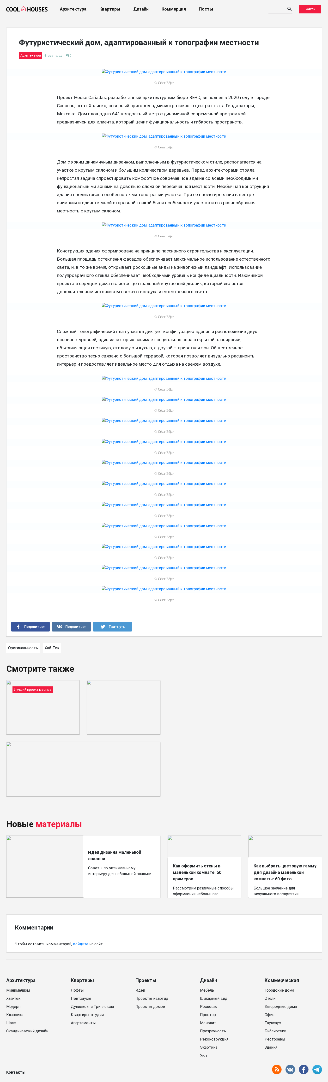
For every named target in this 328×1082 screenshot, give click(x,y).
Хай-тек (13, 998)
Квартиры (109, 9)
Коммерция (174, 9)
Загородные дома (281, 1006)
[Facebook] (30, 627)
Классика (14, 1014)
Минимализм (18, 990)
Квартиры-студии (87, 1014)
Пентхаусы (81, 998)
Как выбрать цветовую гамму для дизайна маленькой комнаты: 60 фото (285, 872)
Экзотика (208, 1047)
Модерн (13, 1006)
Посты (206, 9)
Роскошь (208, 1006)
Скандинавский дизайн (27, 1031)
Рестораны (275, 1039)
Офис (269, 1014)
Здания (271, 1047)
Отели (270, 998)
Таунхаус (273, 1023)
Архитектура (73, 9)
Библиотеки (275, 1031)
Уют (204, 1055)
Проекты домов (150, 1006)
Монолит (208, 1023)
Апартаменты (83, 1023)
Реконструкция (214, 1039)
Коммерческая (282, 980)
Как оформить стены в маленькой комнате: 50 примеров (197, 872)
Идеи (140, 990)
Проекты (145, 980)
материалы (59, 824)
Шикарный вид (213, 998)
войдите (80, 944)
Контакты (15, 1072)
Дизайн (141, 9)
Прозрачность (213, 1031)
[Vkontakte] (71, 627)
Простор (208, 1014)
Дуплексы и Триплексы (92, 1006)
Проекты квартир (151, 998)
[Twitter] (112, 627)
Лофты (77, 990)
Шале (11, 1023)
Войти (310, 9)
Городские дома (279, 990)
